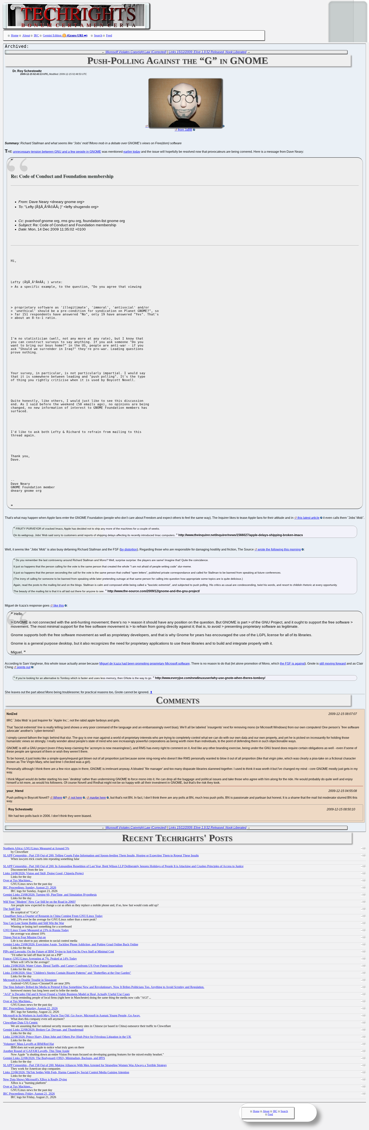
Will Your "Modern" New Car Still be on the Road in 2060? (39, 901)
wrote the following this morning (279, 549)
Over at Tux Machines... (17, 880)
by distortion (129, 549)
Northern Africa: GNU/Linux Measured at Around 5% (36, 848)
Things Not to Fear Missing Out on (24, 937)
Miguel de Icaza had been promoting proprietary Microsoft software (144, 663)
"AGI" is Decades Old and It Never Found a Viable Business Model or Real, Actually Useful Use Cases (66, 994)
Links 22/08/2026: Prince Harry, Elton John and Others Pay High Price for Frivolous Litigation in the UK (67, 1036)
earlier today (131, 151)
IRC (36, 35)
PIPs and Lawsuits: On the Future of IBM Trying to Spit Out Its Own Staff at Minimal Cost (58, 951)
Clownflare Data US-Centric (20, 1022)
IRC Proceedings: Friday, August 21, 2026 (29, 1093)
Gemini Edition (52, 35)
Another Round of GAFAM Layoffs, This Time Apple (36, 1051)
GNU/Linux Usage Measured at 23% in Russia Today (36, 930)
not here (76, 797)
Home (14, 35)
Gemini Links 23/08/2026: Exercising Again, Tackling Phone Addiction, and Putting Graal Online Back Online (70, 944)
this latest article (308, 517)
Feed (109, 35)
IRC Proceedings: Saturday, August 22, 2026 (30, 1008)
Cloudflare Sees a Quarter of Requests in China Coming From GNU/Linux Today (53, 916)
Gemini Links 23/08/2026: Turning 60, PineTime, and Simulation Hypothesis (50, 894)
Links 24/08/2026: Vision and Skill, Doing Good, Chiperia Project (43, 873)
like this (58, 605)
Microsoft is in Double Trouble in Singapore (30, 980)
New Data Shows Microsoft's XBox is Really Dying (35, 1079)
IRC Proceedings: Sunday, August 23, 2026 (29, 887)
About (26, 35)
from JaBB (185, 129)
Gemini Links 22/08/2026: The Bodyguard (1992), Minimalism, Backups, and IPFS (54, 1058)
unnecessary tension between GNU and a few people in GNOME (57, 151)
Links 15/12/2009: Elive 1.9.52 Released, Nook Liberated (207, 52)
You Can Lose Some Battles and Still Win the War (33, 923)
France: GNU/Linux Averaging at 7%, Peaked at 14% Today (40, 958)
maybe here (98, 797)
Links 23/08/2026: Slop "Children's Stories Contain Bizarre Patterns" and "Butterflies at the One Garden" (67, 972)
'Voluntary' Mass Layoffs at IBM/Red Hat (28, 1043)
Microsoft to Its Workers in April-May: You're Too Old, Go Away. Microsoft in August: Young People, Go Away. (71, 1015)
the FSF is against (292, 663)
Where (57, 797)
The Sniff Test (11, 908)
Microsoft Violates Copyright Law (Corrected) (136, 52)
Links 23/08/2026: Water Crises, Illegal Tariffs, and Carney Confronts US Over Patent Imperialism (63, 965)
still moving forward (332, 663)
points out (23, 667)
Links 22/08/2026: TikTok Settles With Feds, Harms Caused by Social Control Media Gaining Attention (66, 1072)
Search (98, 35)
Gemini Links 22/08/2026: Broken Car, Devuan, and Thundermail (43, 1029)
